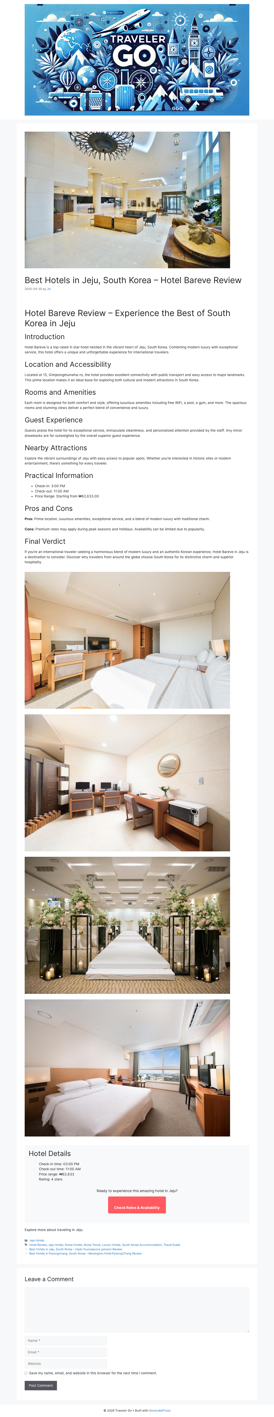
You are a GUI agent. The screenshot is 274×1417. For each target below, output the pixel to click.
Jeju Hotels (36, 1240)
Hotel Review (38, 1244)
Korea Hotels (73, 1244)
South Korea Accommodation (142, 1244)
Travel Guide (171, 1244)
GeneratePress (159, 1410)
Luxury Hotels (111, 1244)
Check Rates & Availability (137, 1208)
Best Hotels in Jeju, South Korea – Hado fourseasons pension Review (75, 1249)
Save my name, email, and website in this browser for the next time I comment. (93, 1373)
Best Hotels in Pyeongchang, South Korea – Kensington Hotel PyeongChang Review (85, 1253)
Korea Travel (92, 1244)
